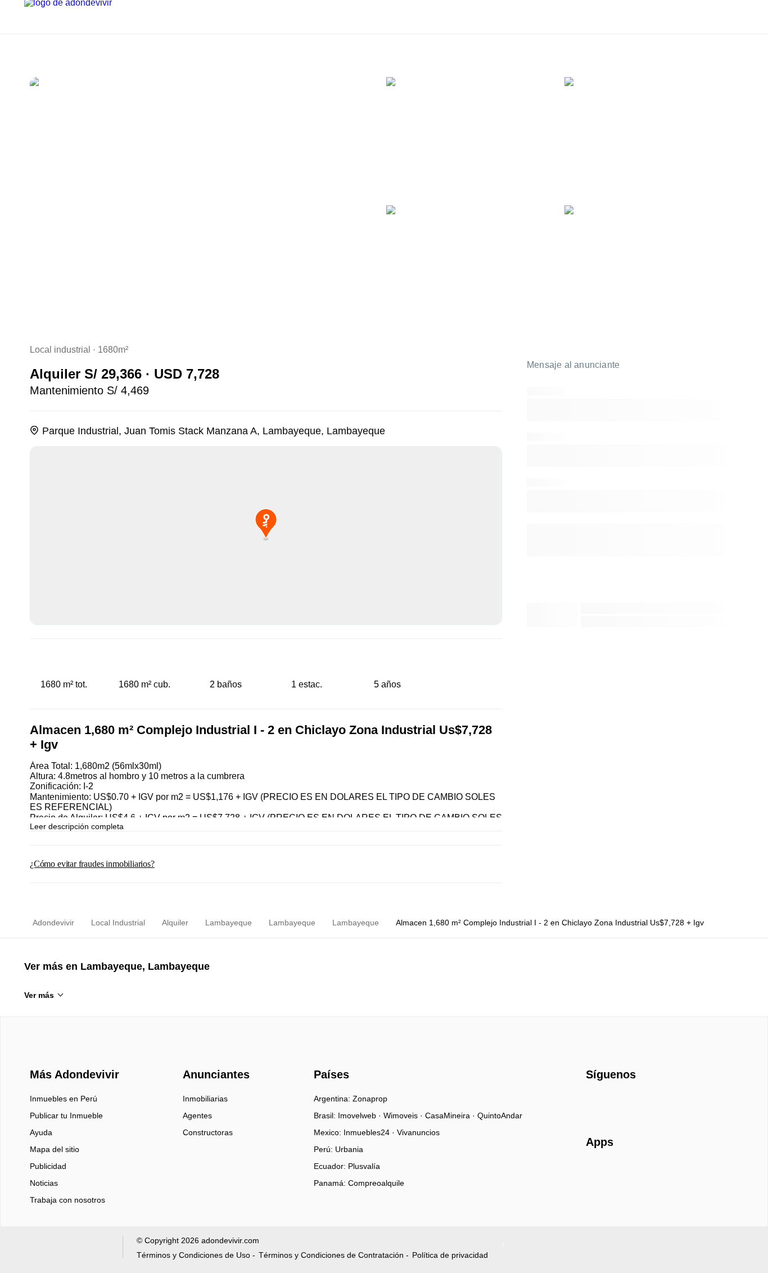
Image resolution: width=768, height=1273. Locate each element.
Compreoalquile (376, 1182)
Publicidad (48, 1166)
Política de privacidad (450, 1254)
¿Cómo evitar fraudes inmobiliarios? (92, 864)
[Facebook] (595, 1102)
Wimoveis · (404, 1115)
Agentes (197, 1115)
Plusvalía (364, 1166)
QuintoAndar (499, 1115)
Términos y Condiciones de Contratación (331, 1254)
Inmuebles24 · (370, 1132)
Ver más (39, 995)
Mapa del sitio (54, 1149)
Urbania (349, 1149)
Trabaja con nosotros (67, 1199)
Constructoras (208, 1132)
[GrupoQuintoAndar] (66, 1249)
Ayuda (41, 1132)
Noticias (44, 1182)
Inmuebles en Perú (63, 1098)
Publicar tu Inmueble (66, 1115)
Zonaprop (370, 1098)
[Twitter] (650, 1102)
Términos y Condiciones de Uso (193, 1254)
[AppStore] (622, 1174)
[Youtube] (632, 1102)
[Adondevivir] (72, 1054)
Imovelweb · (360, 1115)
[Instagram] (613, 1102)
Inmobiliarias (205, 1098)
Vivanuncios (418, 1132)
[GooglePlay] (698, 1174)
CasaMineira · (451, 1115)
